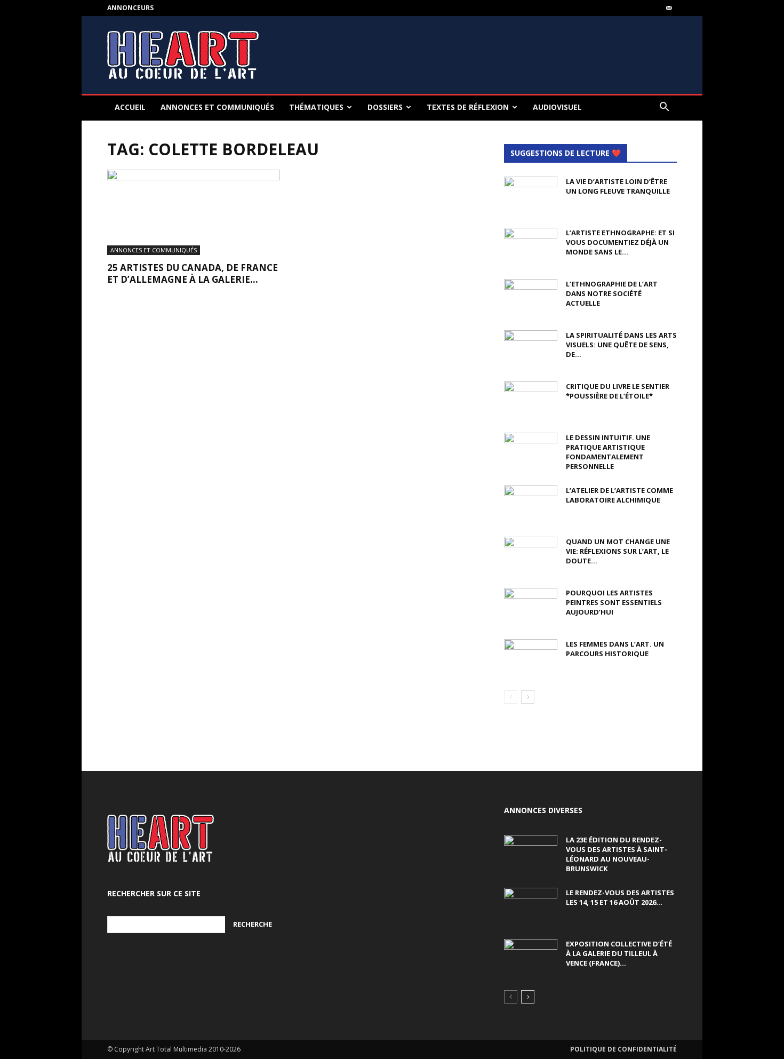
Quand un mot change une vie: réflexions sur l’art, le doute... (618, 551)
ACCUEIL (130, 107)
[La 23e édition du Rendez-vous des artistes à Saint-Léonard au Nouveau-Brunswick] (530, 853)
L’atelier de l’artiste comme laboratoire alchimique (619, 495)
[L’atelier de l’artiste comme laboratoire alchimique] (530, 504)
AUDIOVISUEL (557, 107)
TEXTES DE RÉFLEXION (468, 107)
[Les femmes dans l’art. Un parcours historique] (530, 657)
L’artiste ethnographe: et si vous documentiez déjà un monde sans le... (620, 242)
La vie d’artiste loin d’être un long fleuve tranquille (618, 186)
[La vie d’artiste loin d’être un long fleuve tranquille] (530, 195)
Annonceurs (130, 7)
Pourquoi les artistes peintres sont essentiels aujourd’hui (614, 602)
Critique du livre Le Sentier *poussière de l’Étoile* (617, 391)
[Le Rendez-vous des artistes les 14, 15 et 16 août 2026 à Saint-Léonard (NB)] (530, 906)
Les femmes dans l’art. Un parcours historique (615, 648)
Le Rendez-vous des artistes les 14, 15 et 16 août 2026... (620, 897)
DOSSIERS (385, 107)
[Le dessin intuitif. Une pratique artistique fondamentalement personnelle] (530, 451)
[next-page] (527, 697)
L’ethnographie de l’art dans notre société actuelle (612, 293)
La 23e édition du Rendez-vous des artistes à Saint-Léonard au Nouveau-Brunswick (616, 854)
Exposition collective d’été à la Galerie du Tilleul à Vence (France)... (619, 953)
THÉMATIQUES (316, 107)
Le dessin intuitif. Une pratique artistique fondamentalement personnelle (608, 452)
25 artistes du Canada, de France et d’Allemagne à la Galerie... (192, 273)
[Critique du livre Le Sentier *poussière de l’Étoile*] (530, 400)
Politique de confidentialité (623, 1049)
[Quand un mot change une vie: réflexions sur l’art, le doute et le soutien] (530, 555)
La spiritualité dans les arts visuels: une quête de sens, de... (621, 344)
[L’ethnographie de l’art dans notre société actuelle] (530, 297)
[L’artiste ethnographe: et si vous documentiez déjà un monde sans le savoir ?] (530, 246)
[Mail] (669, 8)
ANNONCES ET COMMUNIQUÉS (217, 107)
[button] (664, 108)
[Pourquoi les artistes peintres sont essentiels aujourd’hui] (530, 606)
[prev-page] (510, 697)
